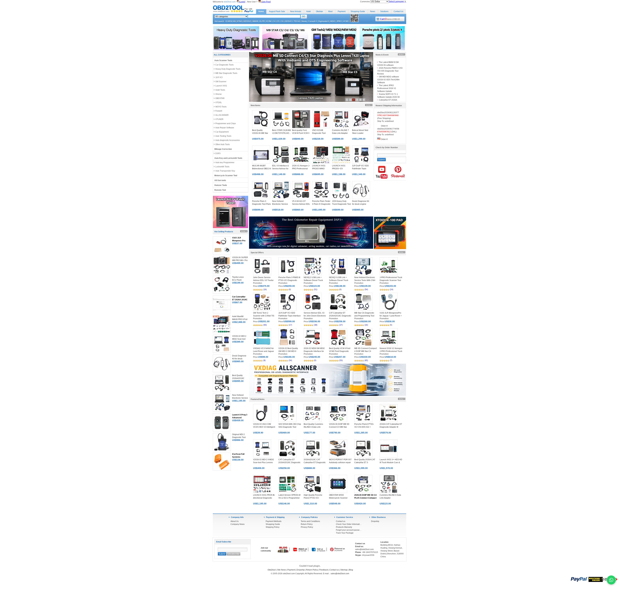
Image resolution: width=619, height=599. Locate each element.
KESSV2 (247, 21)
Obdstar (319, 11)
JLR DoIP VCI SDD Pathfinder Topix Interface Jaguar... (289, 316)
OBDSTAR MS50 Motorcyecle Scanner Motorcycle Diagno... (338, 498)
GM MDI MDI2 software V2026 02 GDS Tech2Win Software (388, 80)
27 (341, 325)
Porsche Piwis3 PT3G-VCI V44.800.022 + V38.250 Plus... (364, 427)
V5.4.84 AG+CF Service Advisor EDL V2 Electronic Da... (301, 204)
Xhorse (218, 94)
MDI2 (332, 21)
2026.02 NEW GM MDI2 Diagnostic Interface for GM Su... (314, 351)
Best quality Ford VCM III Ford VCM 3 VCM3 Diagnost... (300, 133)
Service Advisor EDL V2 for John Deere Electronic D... (315, 316)
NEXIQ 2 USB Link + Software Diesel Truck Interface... (313, 280)
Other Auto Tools (222, 144)
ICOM (268, 21)
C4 (274, 21)
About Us (235, 521)
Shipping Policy (272, 527)
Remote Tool (220, 190)
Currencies (365, 1)
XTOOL (218, 102)
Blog (351, 570)
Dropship (375, 521)
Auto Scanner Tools (223, 60)
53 (341, 360)
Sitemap (344, 570)
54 (366, 289)
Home (261, 11)
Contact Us (398, 11)
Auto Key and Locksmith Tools (228, 158)
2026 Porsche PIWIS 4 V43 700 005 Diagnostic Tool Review (390, 71)
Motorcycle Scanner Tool (225, 175)
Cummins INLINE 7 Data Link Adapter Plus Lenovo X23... (340, 133)
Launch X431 (221, 86)
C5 (278, 21)
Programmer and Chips (225, 123)
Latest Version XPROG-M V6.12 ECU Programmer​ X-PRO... (289, 498)
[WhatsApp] (611, 579)
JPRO (339, 21)
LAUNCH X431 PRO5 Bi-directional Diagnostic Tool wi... (264, 498)
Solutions (384, 11)
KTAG (239, 21)
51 (315, 289)
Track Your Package (345, 533)
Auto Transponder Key (225, 171)
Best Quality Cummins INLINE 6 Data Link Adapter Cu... (313, 427)
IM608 (255, 21)
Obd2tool (272, 570)
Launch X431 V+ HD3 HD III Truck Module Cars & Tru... (391, 462)
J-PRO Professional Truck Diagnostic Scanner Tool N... (391, 280)
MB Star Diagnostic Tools (226, 73)
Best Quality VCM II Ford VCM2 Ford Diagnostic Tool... (339, 351)
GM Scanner (220, 81)
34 (290, 360)
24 (391, 289)
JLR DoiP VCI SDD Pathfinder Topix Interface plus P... (360, 169)
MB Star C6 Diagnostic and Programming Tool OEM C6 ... (364, 316)
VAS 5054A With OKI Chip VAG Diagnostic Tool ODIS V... (289, 427)
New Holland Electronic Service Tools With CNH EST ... (364, 280)
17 (290, 325)
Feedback (323, 570)
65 (366, 360)
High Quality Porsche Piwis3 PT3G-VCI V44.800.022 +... (313, 498)
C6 (282, 21)
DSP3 (218, 153)
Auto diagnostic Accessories (227, 140)
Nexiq (304, 21)
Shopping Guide (358, 11)
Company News (238, 524)
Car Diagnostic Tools (224, 65)
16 (265, 289)
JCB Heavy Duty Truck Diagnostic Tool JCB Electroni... (341, 204)
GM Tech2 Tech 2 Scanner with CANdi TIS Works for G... (263, 316)
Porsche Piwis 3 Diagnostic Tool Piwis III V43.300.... (261, 204)
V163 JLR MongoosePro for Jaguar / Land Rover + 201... (391, 316)
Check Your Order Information (349, 524)
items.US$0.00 (390, 19)
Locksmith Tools (222, 167)
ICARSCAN (231, 21)
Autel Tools (220, 90)
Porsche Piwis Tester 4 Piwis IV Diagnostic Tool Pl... (321, 204)
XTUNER (219, 119)
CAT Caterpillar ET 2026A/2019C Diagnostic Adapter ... (340, 316)
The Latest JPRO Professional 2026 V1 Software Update (386, 88)
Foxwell (218, 111)
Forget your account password (349, 530)
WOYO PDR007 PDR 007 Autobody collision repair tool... (340, 462)
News (372, 11)
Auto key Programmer (224, 162)
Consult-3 (312, 21)
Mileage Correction (223, 149)
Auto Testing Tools (223, 136)
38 (315, 325)
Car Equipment (222, 132)
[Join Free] (266, 2)
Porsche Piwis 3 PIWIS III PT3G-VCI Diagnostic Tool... (289, 280)
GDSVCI (288, 21)
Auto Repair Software (224, 128)
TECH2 (297, 21)
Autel (308, 11)
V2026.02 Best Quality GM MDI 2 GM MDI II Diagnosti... (288, 351)
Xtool (330, 11)
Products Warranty (344, 527)
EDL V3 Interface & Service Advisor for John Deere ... (280, 169)
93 (265, 325)
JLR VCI (219, 77)
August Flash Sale (277, 11)
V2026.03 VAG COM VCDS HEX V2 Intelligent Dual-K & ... (264, 427)
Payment (341, 11)
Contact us (340, 521)
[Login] (242, 2)
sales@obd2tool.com (340, 573)
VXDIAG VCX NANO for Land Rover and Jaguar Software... (263, 351)
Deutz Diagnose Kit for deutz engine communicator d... (360, 204)
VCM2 (346, 21)
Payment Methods (273, 521)
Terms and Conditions (310, 521)
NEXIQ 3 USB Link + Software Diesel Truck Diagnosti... (338, 280)
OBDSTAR (220, 98)
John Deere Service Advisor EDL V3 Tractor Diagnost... (263, 280)
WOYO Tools (220, 107)
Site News (281, 570)
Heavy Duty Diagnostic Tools (228, 69)
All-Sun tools (220, 180)
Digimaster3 (323, 21)
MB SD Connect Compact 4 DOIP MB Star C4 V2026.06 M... (365, 351)
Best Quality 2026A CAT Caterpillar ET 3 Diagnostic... (364, 462)
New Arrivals (295, 11)
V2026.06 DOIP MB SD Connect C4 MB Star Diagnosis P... (339, 427)
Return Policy (307, 524)
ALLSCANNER (222, 115)
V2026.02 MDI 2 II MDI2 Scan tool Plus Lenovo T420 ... (263, 462)
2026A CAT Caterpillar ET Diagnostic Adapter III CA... (391, 427)
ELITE (262, 21)
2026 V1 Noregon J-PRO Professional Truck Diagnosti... (301, 169)
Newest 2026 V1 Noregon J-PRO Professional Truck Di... (391, 351)
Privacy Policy (307, 527)
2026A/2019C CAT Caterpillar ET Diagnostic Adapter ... (315, 462)
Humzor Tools (220, 185)
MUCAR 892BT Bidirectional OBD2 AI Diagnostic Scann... (261, 169)
